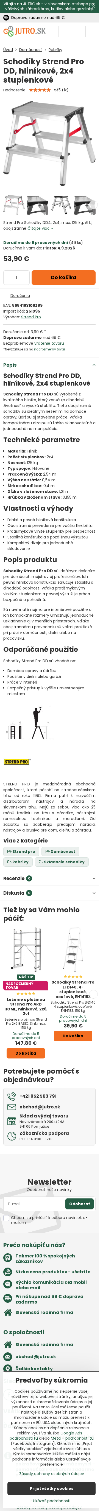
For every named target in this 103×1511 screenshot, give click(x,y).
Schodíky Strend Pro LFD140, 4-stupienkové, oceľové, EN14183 (73, 989)
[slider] (40, 90)
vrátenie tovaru (49, 343)
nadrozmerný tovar (49, 349)
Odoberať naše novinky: (50, 1189)
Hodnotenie (14, 90)
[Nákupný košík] (78, 31)
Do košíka (63, 277)
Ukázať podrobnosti (51, 1501)
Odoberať (79, 1204)
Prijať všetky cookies (51, 1488)
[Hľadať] (65, 31)
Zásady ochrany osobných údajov (51, 1473)
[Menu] (92, 31)
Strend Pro (31, 317)
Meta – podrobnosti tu (72, 1438)
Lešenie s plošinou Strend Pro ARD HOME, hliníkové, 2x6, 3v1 (26, 1007)
